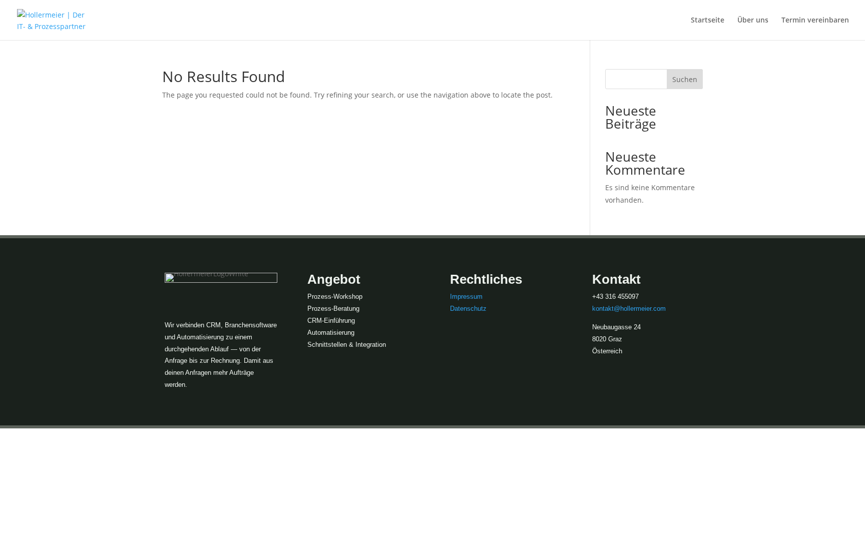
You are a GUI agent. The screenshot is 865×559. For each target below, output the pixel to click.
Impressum (466, 296)
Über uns (752, 21)
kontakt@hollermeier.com (629, 308)
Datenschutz (468, 308)
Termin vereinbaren (815, 21)
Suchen (684, 79)
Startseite (707, 21)
